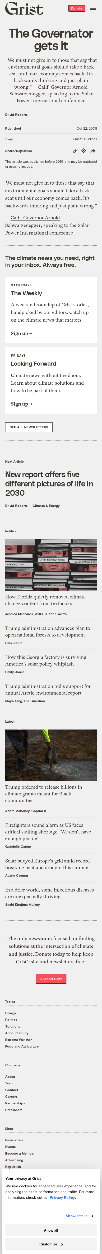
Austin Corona (16, 875)
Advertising (14, 1160)
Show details (76, 1216)
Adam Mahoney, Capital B (25, 811)
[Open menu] (92, 8)
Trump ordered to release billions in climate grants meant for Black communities (43, 793)
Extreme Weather (18, 1040)
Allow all (51, 1230)
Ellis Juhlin (13, 643)
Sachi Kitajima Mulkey (22, 904)
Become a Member (20, 1153)
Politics (11, 1020)
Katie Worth (57, 614)
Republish (13, 1167)
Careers (11, 1096)
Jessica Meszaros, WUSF (24, 614)
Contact (11, 1090)
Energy (10, 1013)
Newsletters (14, 1140)
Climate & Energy (46, 506)
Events (10, 1147)
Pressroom (13, 1110)
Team (9, 1083)
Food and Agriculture (22, 1046)
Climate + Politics (84, 139)
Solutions (12, 1026)
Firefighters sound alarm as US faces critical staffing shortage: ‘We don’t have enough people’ (48, 832)
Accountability (16, 1033)
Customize (48, 1244)
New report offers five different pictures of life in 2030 (49, 483)
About (10, 1076)
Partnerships (15, 1103)
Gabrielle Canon (18, 846)
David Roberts (16, 115)
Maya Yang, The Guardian (25, 701)
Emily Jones (14, 672)
